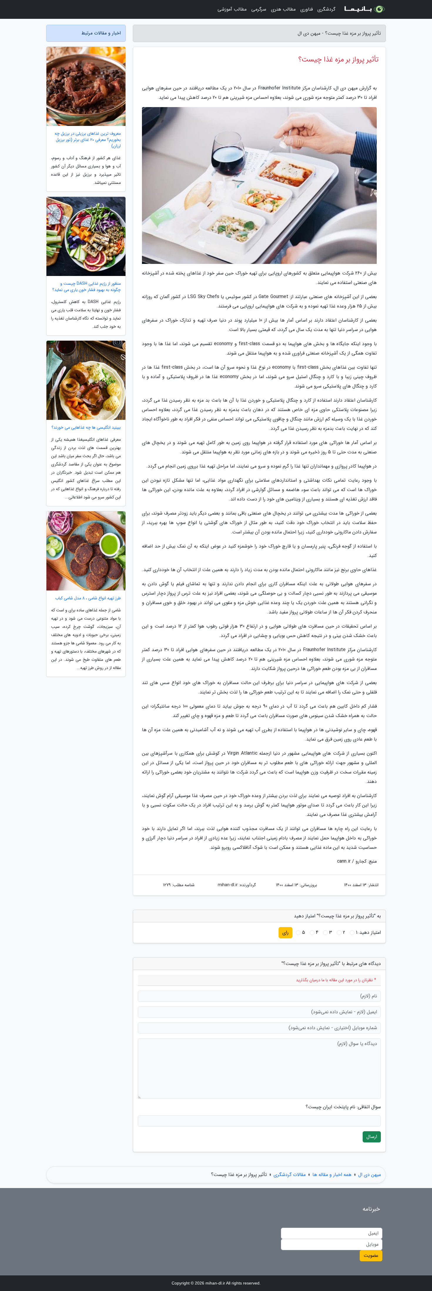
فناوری (306, 9)
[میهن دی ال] (364, 9)
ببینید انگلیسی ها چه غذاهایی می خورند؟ (86, 428)
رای (285, 932)
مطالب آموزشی (232, 9)
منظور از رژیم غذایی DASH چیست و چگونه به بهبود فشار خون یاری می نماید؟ (86, 287)
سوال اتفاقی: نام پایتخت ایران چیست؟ (343, 1107)
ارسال (371, 1136)
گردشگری (326, 9)
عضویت (371, 1255)
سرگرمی (258, 9)
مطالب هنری (283, 9)
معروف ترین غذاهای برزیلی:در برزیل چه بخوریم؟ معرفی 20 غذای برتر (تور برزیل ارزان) (88, 140)
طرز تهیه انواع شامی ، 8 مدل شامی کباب (88, 598)
